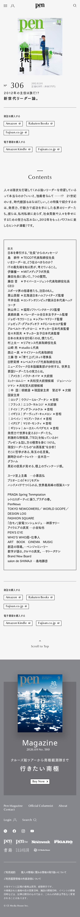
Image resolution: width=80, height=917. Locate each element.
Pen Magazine (13, 806)
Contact (9, 809)
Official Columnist (40, 806)
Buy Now (38, 781)
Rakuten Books (38, 123)
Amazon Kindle (16, 149)
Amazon (11, 123)
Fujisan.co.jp (14, 132)
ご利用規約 (9, 872)
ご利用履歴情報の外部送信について (22, 879)
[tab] (5, 6)
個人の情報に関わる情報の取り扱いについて (43, 872)
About (63, 806)
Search (27, 820)
